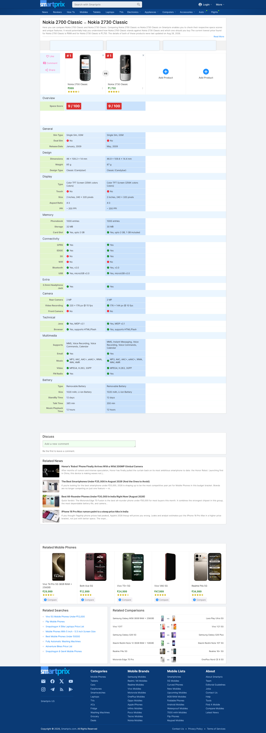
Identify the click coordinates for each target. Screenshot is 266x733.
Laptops (110, 12)
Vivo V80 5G (161, 585)
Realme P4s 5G (199, 585)
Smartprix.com (68, 728)
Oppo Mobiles (135, 700)
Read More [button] (219, 36)
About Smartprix (214, 676)
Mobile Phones (98, 676)
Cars (93, 684)
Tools (208, 700)
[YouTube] (70, 681)
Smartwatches (98, 692)
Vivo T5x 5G (123, 585)
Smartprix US (48, 701)
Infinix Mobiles (135, 708)
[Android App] (70, 689)
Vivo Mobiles (134, 688)
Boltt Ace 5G (86, 585)
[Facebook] (52, 681)
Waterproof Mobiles (177, 708)
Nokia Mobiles (135, 720)
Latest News (212, 712)
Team (208, 680)
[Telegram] (52, 689)
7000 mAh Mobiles (177, 712)
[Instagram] (43, 689)
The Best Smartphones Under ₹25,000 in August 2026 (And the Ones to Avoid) (105, 481)
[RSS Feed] (61, 689)
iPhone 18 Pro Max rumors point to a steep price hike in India (94, 511)
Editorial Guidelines (215, 684)
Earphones (96, 688)
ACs (93, 704)
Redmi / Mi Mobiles (137, 680)
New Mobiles (174, 688)
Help (208, 696)
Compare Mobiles (215, 708)
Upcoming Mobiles (177, 692)
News (45, 12)
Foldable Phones (175, 700)
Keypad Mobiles (175, 720)
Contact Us (211, 692)
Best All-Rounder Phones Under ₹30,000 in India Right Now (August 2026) (103, 496)
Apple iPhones (135, 704)
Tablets (97, 12)
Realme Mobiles (136, 684)
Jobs (208, 688)
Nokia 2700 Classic (78, 84)
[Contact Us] (43, 681)
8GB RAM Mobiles (176, 696)
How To (71, 12)
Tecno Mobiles (135, 716)
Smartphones (174, 676)
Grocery (95, 716)
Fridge (94, 708)
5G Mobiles (173, 680)
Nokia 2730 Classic (118, 84)
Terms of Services (216, 728)
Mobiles (84, 12)
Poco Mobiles (135, 712)
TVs (121, 12)
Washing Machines (100, 712)
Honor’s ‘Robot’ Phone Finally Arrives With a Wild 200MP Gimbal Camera (102, 466)
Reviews (57, 12)
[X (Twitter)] (61, 681)
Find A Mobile (213, 704)
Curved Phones (175, 684)
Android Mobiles (175, 704)
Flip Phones (173, 716)
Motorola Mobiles (137, 692)
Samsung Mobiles (137, 676)
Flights (214, 12)
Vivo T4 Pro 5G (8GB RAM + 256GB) (57, 586)
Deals (93, 720)
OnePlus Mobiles (136, 696)
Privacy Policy (195, 728)
